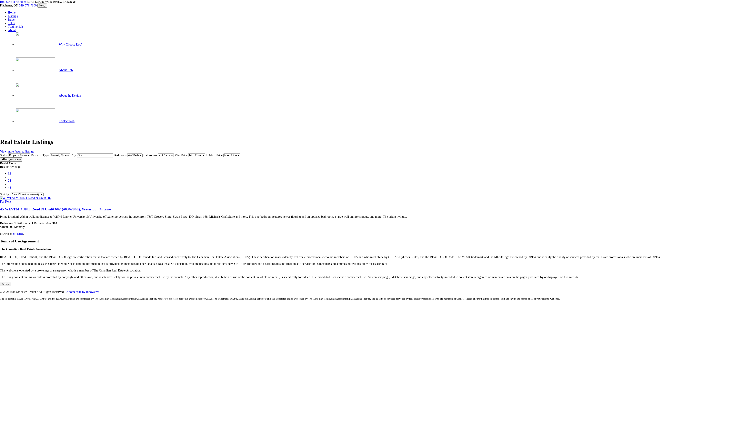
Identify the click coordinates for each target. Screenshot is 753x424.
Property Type (40, 155)
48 (9, 187)
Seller (11, 23)
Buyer (11, 19)
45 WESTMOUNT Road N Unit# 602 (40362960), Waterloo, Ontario (55, 209)
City (73, 155)
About (12, 30)
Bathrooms (150, 155)
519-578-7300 (28, 5)
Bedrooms (120, 155)
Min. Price (181, 155)
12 (9, 173)
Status (3, 155)
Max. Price (216, 155)
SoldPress (18, 233)
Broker (13, 1)
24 (9, 180)
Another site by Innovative (82, 291)
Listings (13, 16)
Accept (6, 284)
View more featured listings (17, 151)
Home (11, 12)
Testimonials (15, 26)
